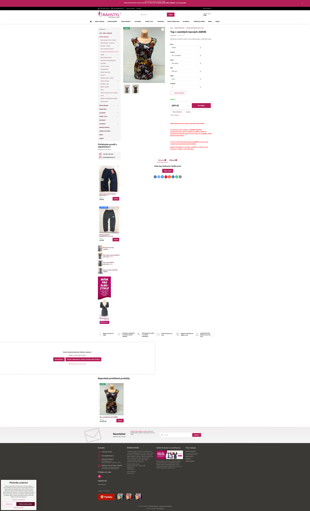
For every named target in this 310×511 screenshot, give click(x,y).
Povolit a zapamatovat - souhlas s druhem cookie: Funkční (83, 359)
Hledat (171, 14)
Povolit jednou (59, 359)
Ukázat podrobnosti (19, 507)
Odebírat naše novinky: (119, 436)
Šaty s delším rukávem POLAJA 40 (111, 255)
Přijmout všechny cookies (25, 504)
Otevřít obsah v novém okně (78, 364)
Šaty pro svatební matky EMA (110, 270)
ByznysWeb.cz (160, 508)
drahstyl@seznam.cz (107, 461)
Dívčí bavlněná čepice (104, 234)
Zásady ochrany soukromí (165, 506)
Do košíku (201, 105)
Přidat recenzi (167, 171)
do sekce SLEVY (182, 2)
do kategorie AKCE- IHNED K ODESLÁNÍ (165, 2)
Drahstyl (177, 115)
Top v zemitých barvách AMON (108, 417)
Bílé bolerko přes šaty (108, 247)
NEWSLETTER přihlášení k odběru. (139, 431)
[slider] (180, 35)
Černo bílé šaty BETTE (108, 262)
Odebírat (196, 435)
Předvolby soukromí (153, 506)
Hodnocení (173, 35)
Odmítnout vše (9, 504)
